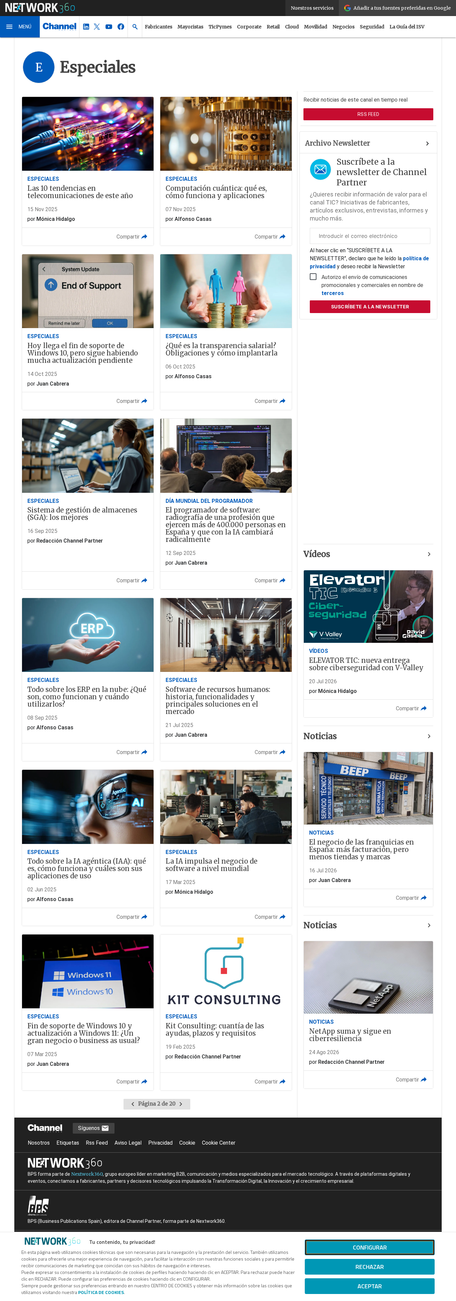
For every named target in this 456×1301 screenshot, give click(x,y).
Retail (273, 27)
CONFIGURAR (370, 1247)
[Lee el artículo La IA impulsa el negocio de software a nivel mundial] (226, 848)
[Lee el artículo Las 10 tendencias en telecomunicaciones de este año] (88, 171)
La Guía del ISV (407, 27)
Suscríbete (370, 306)
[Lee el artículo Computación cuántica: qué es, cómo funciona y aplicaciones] (226, 171)
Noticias (320, 736)
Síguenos (89, 1128)
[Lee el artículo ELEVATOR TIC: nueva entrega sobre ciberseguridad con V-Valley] (368, 644)
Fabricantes (158, 27)
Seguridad (372, 27)
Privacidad (160, 1143)
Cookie (187, 1143)
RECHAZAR (370, 1266)
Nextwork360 (87, 1174)
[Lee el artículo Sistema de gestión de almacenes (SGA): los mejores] (88, 504)
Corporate (249, 27)
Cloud (292, 27)
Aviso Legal (128, 1143)
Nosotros (39, 1143)
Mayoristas (190, 27)
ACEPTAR (370, 1286)
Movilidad (315, 27)
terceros (332, 293)
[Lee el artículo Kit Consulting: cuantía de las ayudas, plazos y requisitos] (226, 1012)
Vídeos (316, 554)
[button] (20, 26)
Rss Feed (97, 1143)
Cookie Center (218, 1143)
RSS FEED (369, 114)
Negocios (343, 27)
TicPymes (220, 27)
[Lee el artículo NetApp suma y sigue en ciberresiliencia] (368, 1015)
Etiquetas (67, 1143)
